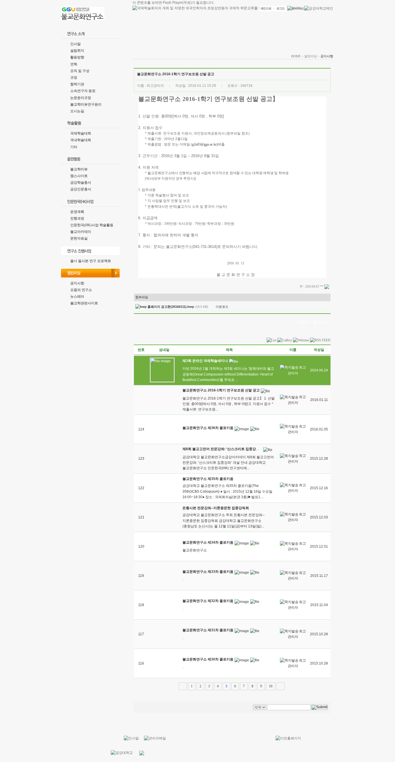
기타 (73, 147)
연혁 (73, 64)
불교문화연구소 (194, 550)
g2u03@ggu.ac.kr (204, 144)
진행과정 (77, 218)
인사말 (75, 44)
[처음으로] (183, 686)
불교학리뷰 (79, 169)
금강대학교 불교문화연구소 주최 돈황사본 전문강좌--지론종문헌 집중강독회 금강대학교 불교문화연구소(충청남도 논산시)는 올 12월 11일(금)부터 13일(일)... (223, 520)
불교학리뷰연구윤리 (85, 104)
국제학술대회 (80, 133)
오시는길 (77, 111)
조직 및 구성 (79, 71)
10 (270, 686)
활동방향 (77, 57)
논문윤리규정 (80, 98)
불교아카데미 (80, 232)
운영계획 (77, 212)
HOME (296, 56)
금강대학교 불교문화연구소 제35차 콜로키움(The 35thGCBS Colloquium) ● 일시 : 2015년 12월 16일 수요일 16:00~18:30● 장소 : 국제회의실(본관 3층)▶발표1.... (227, 491)
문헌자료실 (79, 238)
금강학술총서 (80, 183)
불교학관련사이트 (84, 303)
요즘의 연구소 (81, 290)
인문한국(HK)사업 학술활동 (91, 225)
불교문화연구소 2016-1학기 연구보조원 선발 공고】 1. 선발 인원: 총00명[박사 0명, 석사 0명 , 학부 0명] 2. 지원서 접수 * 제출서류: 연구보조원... (228, 403)
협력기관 (77, 84)
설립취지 (77, 51)
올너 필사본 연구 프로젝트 (90, 261)
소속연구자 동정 (82, 91)
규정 (73, 78)
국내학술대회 (80, 140)
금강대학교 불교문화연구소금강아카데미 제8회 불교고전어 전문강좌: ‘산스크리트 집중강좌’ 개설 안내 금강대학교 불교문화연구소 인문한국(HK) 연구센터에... (228, 462)
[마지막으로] (280, 686)
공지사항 (77, 283)
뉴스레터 (77, 297)
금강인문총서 (80, 189)
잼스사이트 (79, 176)
